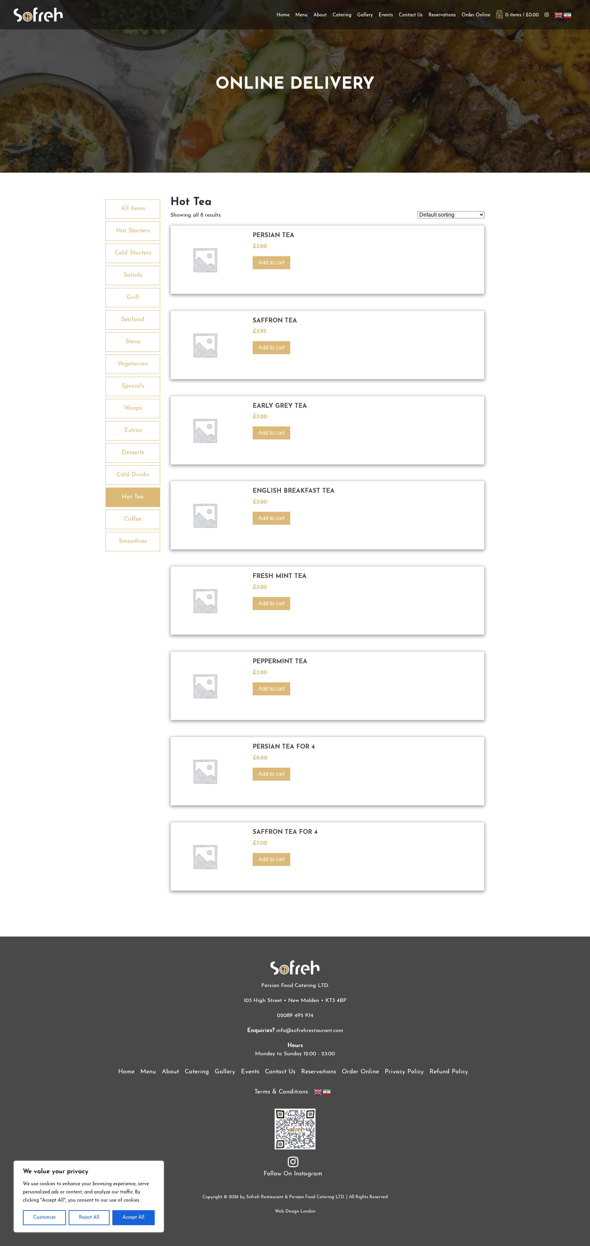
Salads (133, 275)
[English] (558, 15)
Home (283, 15)
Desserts (133, 453)
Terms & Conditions (281, 1092)
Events (386, 15)
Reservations (442, 15)
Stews (132, 342)
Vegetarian (132, 364)
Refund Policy (449, 1072)
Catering (342, 15)
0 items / (521, 15)
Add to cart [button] (271, 262)
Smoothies (133, 541)
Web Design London (295, 1211)
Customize (44, 1217)
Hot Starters (133, 231)
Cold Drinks (132, 475)
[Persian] (567, 15)
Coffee (133, 519)
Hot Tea (133, 497)
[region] (89, 1196)
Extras (133, 431)
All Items (133, 209)
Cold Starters (133, 253)
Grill (133, 297)
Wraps (133, 408)
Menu (301, 15)
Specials (133, 386)
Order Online (476, 15)
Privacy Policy (404, 1072)
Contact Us (411, 15)
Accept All (133, 1217)
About (320, 15)
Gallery (365, 15)
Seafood (132, 320)
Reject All (89, 1217)
